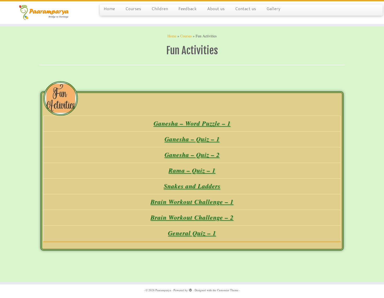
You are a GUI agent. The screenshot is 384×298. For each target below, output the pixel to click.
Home (109, 8)
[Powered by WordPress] (190, 289)
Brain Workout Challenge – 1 (192, 201)
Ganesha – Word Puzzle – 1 (192, 123)
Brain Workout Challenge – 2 (192, 217)
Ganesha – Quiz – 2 (192, 154)
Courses (133, 8)
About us (216, 8)
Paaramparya (163, 290)
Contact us (245, 8)
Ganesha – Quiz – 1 (192, 139)
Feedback (187, 8)
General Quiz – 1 (192, 233)
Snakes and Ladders (192, 186)
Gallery (273, 8)
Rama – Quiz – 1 (192, 170)
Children (160, 8)
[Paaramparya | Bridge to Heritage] (44, 12)
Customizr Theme (227, 290)
